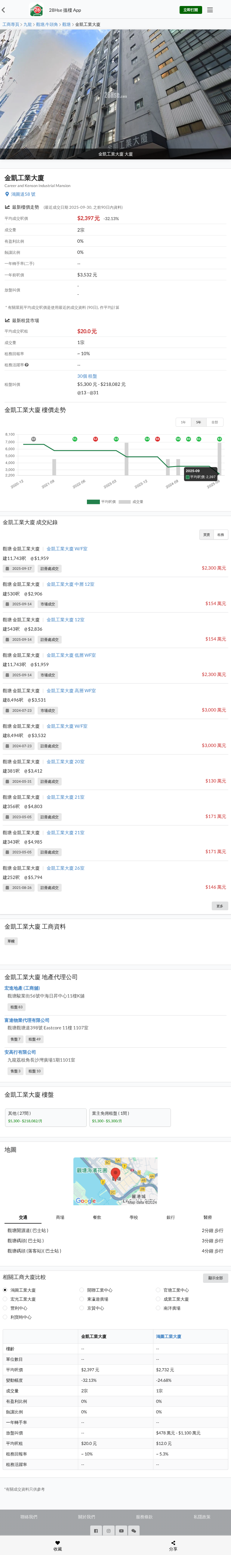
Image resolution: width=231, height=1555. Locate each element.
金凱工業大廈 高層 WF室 (71, 690)
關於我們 (86, 1516)
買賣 (206, 534)
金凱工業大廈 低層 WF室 (71, 655)
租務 (220, 534)
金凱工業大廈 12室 (66, 619)
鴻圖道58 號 (23, 194)
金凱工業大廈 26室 (66, 868)
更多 (220, 906)
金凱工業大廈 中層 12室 (70, 584)
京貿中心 (95, 1308)
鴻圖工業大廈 (23, 1289)
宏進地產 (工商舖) (22, 988)
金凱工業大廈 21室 (66, 797)
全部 (214, 422)
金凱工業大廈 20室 (66, 761)
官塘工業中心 (176, 1289)
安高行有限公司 (20, 1052)
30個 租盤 (87, 376)
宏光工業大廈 (23, 1298)
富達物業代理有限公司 (27, 1020)
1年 (183, 422)
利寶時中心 (21, 1317)
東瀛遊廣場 (97, 1298)
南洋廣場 (172, 1308)
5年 (198, 422)
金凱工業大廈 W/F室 (67, 548)
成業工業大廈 (176, 1298)
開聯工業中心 (99, 1289)
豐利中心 (19, 1308)
